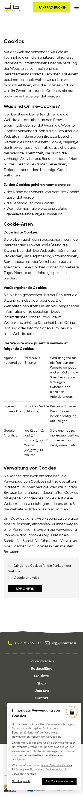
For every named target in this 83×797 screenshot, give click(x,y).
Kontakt (41, 698)
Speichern (25, 588)
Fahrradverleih (42, 661)
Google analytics (26, 578)
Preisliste (41, 675)
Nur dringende (21, 781)
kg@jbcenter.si (64, 643)
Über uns (41, 690)
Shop (41, 683)
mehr (72, 445)
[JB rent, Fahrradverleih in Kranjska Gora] (12, 7)
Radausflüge (41, 668)
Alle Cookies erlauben (59, 781)
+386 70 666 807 (28, 643)
